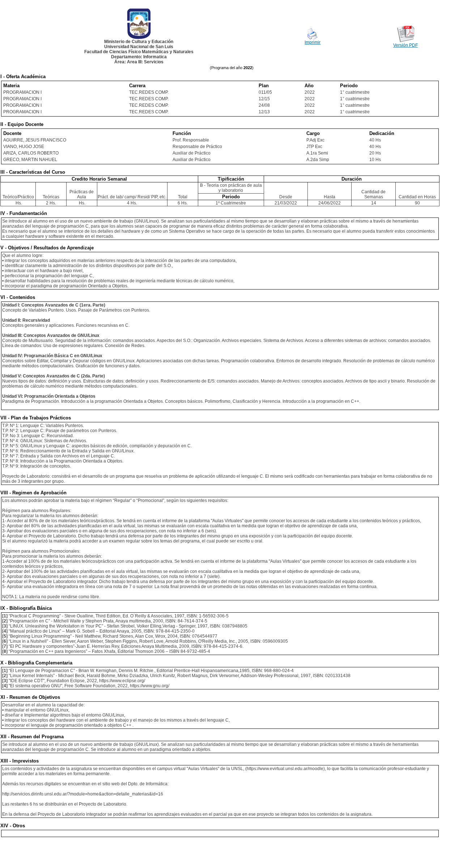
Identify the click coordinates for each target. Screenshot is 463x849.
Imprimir (312, 42)
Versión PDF (405, 45)
